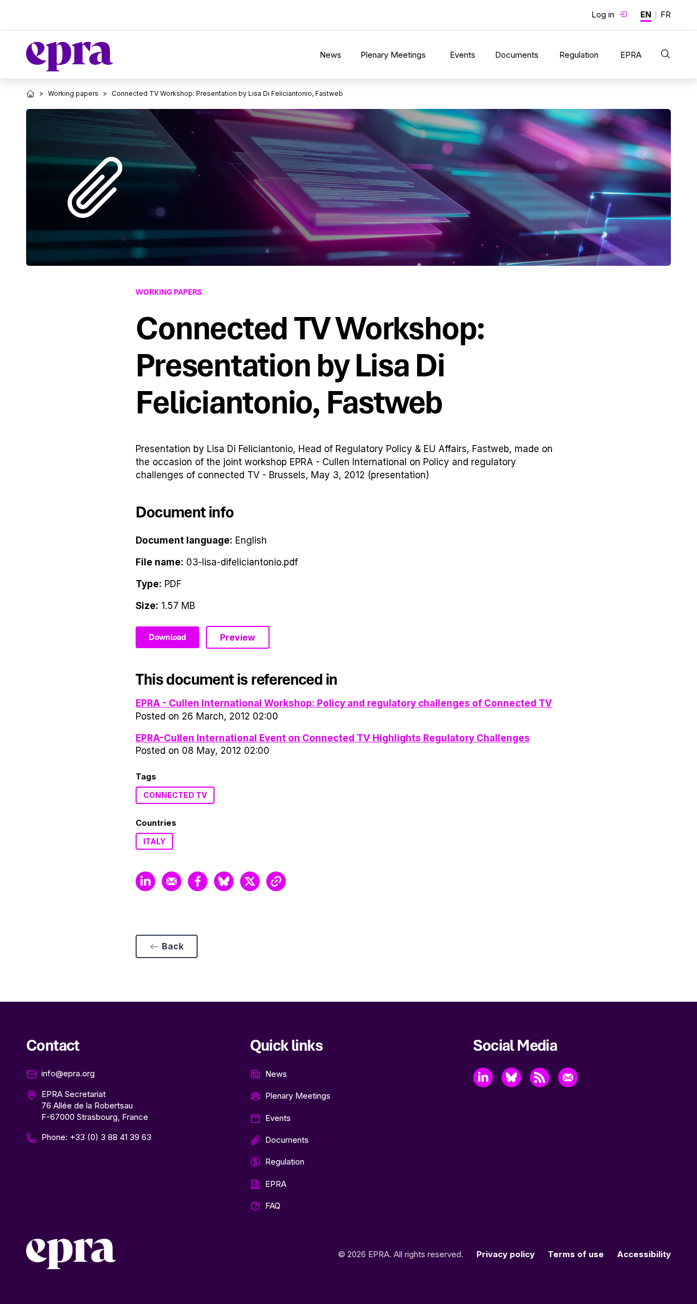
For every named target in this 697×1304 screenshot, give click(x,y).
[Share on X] (250, 881)
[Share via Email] (171, 881)
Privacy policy (505, 1254)
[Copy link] (276, 881)
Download (167, 637)
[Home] (30, 93)
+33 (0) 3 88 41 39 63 (110, 1137)
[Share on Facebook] (197, 881)
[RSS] (539, 1077)
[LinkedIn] (483, 1077)
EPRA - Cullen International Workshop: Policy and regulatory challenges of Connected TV (344, 703)
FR (666, 14)
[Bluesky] (511, 1077)
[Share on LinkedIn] (145, 881)
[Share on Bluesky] (224, 881)
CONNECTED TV (175, 795)
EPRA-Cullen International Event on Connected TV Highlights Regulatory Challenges (333, 738)
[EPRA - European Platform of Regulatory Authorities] (69, 56)
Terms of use (576, 1254)
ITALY (154, 841)
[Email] (568, 1077)
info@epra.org (68, 1073)
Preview (237, 637)
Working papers (73, 93)
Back (173, 946)
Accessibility (644, 1254)
